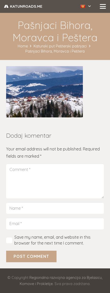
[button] (85, 6)
